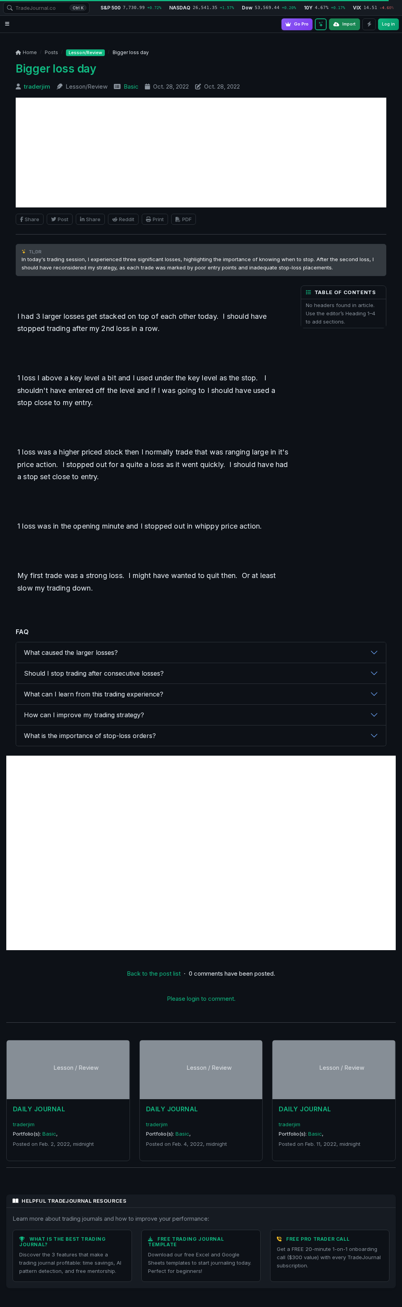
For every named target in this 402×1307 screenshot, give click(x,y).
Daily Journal (39, 1109)
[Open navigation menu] (7, 24)
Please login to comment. (201, 998)
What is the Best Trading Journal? (62, 1241)
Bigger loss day (56, 68)
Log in (388, 24)
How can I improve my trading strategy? (84, 715)
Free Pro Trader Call (317, 1239)
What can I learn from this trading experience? (93, 694)
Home (30, 52)
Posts (51, 52)
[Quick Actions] (369, 24)
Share (32, 219)
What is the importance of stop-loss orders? (90, 736)
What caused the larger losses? (71, 652)
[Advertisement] (201, 152)
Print (158, 219)
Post (63, 219)
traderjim (37, 86)
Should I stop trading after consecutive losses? (94, 673)
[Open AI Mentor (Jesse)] (321, 24)
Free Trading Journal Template (186, 1241)
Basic (131, 86)
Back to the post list (154, 973)
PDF (187, 219)
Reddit (126, 219)
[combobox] (46, 8)
